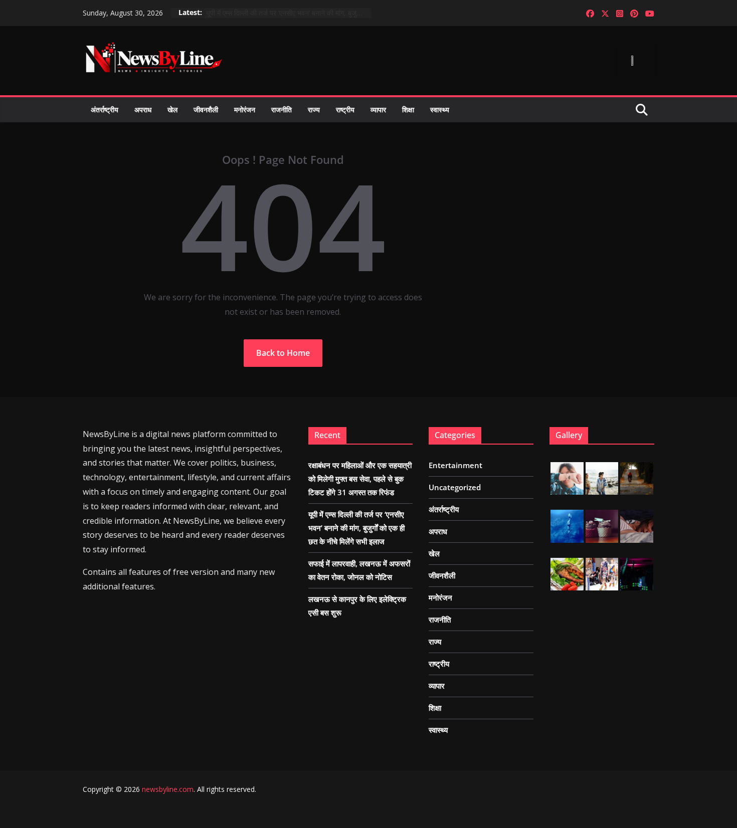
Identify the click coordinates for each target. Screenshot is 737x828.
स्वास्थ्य (439, 109)
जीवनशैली (206, 109)
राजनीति (281, 109)
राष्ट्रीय (345, 109)
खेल (172, 109)
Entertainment (455, 465)
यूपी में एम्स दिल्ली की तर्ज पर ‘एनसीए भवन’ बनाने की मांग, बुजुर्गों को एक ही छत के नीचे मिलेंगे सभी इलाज (289, 13)
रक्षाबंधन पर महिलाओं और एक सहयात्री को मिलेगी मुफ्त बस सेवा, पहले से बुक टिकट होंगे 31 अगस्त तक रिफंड (360, 478)
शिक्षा (408, 109)
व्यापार (378, 109)
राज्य (314, 109)
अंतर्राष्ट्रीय (104, 109)
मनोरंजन (244, 109)
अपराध (142, 109)
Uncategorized (455, 487)
